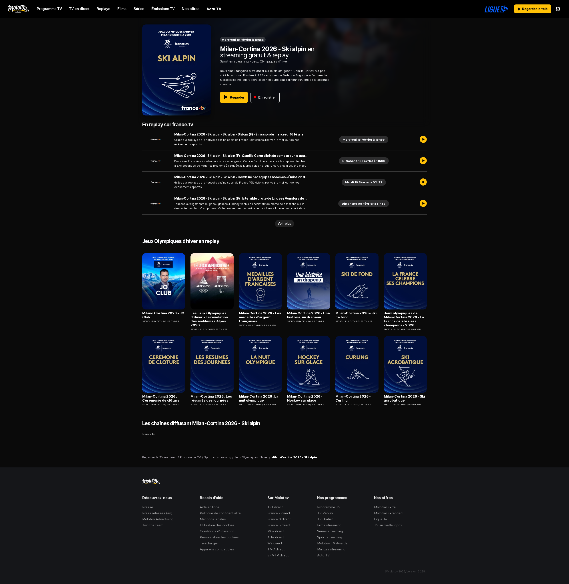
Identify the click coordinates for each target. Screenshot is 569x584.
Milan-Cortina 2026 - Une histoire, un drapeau (308, 315)
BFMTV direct (278, 555)
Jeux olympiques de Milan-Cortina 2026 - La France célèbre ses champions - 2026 (404, 319)
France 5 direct (279, 525)
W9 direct (274, 543)
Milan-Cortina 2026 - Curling (353, 398)
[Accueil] (18, 8)
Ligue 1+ (380, 519)
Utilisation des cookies (217, 525)
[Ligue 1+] (496, 9)
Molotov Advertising (157, 519)
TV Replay (325, 513)
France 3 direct (279, 519)
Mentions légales (213, 519)
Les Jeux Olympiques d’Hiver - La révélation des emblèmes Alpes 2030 (209, 319)
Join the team (152, 525)
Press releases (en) (157, 513)
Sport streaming (329, 537)
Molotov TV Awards (332, 543)
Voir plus (284, 223)
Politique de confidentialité (220, 513)
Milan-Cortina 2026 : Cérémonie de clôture (161, 398)
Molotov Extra (385, 507)
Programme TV (329, 507)
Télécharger (209, 543)
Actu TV (323, 555)
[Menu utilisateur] (558, 9)
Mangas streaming (331, 549)
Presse (147, 507)
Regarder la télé (535, 9)
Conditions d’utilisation (217, 531)
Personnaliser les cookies (219, 537)
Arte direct (275, 537)
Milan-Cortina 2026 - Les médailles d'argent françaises (260, 317)
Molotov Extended (388, 513)
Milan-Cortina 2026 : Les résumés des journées (211, 398)
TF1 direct (275, 507)
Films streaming (329, 525)
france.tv (148, 434)
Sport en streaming (234, 61)
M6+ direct (275, 531)
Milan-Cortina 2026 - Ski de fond (356, 315)
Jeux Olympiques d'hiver (270, 61)
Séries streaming (330, 531)
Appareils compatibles (217, 549)
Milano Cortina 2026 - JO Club (163, 315)
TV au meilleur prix (388, 525)
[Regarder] (423, 139)
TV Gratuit (325, 519)
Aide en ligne (209, 507)
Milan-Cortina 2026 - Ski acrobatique (404, 398)
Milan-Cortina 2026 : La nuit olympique (258, 398)
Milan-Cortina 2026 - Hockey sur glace (305, 398)
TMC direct (276, 549)
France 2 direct (278, 513)
